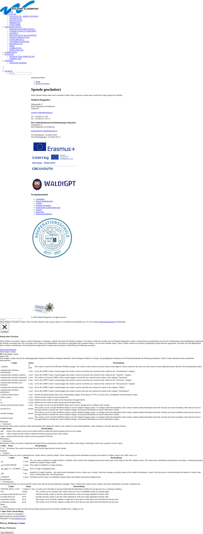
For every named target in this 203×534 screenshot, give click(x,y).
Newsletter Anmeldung (22, 57)
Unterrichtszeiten (19, 42)
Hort (12, 46)
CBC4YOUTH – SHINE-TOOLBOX (23, 16)
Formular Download (43, 205)
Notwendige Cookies (11, 354)
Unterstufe (15, 18)
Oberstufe (14, 23)
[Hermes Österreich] (43, 295)
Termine (9, 12)
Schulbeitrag (16, 40)
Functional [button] (4, 422)
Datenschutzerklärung (44, 214)
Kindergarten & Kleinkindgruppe (48, 208)
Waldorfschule (13, 27)
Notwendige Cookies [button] (8, 352)
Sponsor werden (18, 63)
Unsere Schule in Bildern (22, 31)
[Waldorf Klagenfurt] (101, 3)
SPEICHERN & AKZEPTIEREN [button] (13, 516)
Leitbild (13, 33)
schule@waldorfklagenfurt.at (42, 113)
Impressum (40, 212)
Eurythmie (15, 25)
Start (8, 10)
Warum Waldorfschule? (22, 29)
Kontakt (9, 54)
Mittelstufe (15, 21)
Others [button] (2, 504)
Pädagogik (10, 14)
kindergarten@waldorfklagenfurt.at (44, 131)
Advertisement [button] (5, 479)
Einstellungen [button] (120, 322)
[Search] (11, 319)
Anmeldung (15, 48)
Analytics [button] (3, 451)
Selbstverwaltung (19, 37)
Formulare (15, 59)
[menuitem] (104, 10)
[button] (8, 71)
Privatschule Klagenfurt (23, 35)
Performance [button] (4, 439)
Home (38, 82)
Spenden (9, 61)
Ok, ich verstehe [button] (92, 322)
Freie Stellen (16, 50)
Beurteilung (16, 44)
